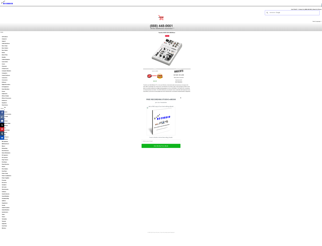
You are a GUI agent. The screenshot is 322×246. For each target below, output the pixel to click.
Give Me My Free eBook (161, 146)
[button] (161, 99)
